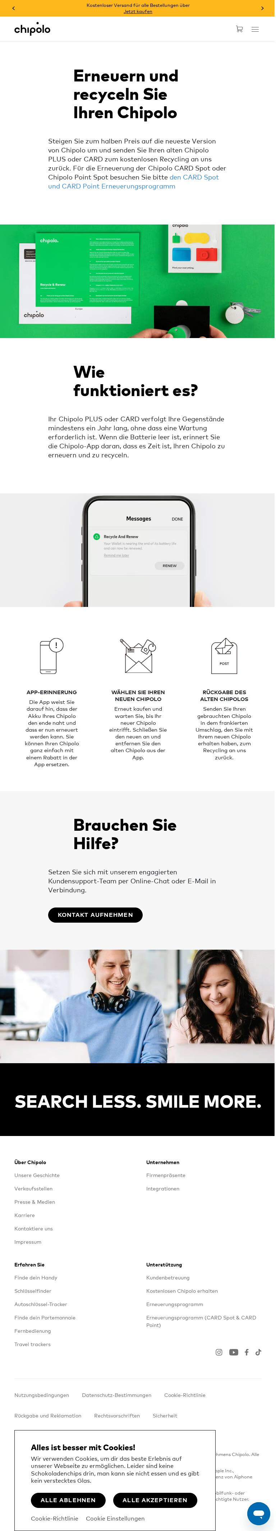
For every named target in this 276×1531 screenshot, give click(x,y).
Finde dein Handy (35, 1277)
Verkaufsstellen (33, 1188)
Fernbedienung (32, 1330)
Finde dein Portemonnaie (44, 1317)
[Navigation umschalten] (255, 29)
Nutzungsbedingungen (41, 1395)
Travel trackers (32, 1344)
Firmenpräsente (165, 1175)
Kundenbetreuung (168, 1277)
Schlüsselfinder (32, 1290)
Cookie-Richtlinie (54, 1518)
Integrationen (162, 1188)
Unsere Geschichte (37, 1175)
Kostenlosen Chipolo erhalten (182, 1290)
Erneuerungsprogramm (174, 1304)
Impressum (27, 1241)
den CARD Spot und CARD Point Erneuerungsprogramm (133, 181)
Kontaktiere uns (33, 1228)
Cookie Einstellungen (115, 1518)
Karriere (24, 1215)
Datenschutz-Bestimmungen (116, 1395)
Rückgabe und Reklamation (47, 1415)
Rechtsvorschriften (117, 1415)
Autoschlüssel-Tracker (40, 1304)
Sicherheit (165, 1415)
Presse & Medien (34, 1201)
